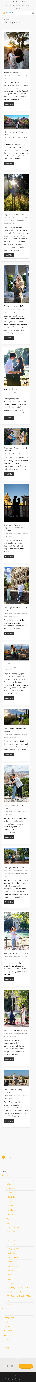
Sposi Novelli (9, 1339)
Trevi (9, 1279)
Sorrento (10, 1214)
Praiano (10, 1205)
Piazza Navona (13, 1257)
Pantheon (11, 1253)
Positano (10, 1201)
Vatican (10, 1283)
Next (11, 1157)
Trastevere (11, 1274)
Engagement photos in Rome (14, 215)
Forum (23, 533)
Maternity (8, 1330)
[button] (33, 13)
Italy (7, 1218)
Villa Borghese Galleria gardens (19, 1287)
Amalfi (9, 1193)
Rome (20, 75)
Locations (7, 1184)
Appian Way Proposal (12, 73)
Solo (5, 1335)
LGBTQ (7, 1326)
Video (26, 667)
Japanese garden (13, 1244)
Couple (14, 217)
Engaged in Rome (10, 389)
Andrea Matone (8, 75)
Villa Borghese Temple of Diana (17, 312)
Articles (5, 1175)
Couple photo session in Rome (15, 306)
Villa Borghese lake (20, 220)
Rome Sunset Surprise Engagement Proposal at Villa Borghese (15, 527)
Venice (8, 1305)
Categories (6, 1180)
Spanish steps (12, 1266)
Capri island (12, 1197)
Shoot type (6, 1309)
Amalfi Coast (11, 1188)
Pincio (5, 616)
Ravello (10, 1210)
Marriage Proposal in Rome (14, 867)
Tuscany (9, 1300)
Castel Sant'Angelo (14, 1227)
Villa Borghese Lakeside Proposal (16, 953)
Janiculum (11, 1240)
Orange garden (13, 1249)
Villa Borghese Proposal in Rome (16, 1030)
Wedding (7, 1348)
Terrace (10, 1270)
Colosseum (15, 613)
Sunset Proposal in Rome (13, 664)
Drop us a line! (25, 1366)
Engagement (16, 75)
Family (14, 453)
